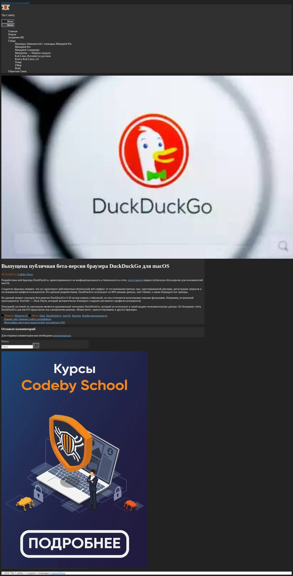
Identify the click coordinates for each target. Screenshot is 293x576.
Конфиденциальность (94, 315)
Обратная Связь (17, 71)
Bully (18, 68)
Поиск (5, 341)
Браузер (76, 315)
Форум (12, 34)
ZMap (18, 65)
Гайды (12, 40)
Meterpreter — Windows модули (33, 53)
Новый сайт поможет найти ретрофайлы (27, 319)
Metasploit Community (27, 49)
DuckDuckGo (53, 315)
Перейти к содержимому (15, 2)
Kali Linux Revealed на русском (33, 56)
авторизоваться (62, 335)
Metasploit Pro (23, 46)
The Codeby (8, 15)
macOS (67, 315)
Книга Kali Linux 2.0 (27, 59)
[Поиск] (36, 346)
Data (42, 315)
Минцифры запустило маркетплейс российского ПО (34, 322)
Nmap (18, 62)
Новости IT (21, 315)
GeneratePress (57, 573)
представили (135, 280)
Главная (12, 31)
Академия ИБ (16, 37)
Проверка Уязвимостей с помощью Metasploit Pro (43, 43)
